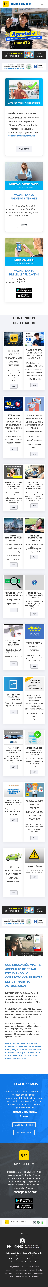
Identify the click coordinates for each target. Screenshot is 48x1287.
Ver (13, 386)
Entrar (24, 225)
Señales (18, 1253)
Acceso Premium (32, 1256)
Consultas (20, 1256)
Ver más (24, 149)
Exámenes (10, 1253)
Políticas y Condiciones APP (19, 1259)
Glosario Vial (27, 1253)
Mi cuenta (33, 1262)
